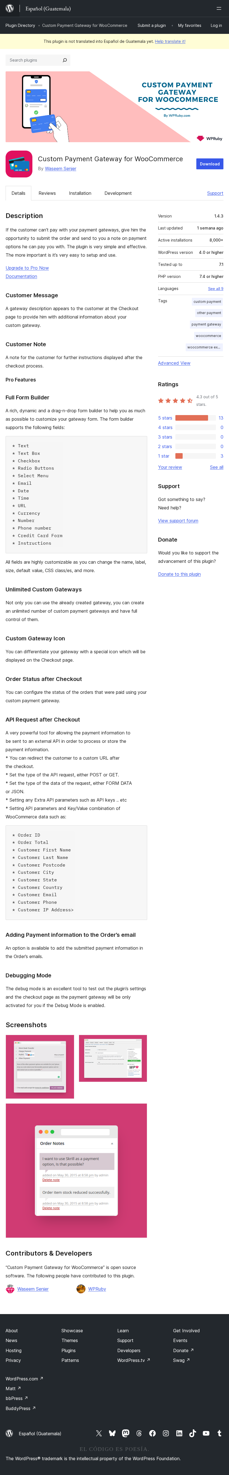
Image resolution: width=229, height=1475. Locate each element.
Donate (183, 1350)
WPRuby (97, 1289)
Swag (181, 1360)
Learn (123, 1330)
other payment (209, 313)
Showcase (72, 1330)
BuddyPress (21, 1408)
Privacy (13, 1360)
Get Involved (186, 1330)
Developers (128, 1350)
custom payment (207, 301)
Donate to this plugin (179, 574)
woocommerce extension (205, 347)
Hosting (14, 1350)
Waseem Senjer (60, 168)
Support (215, 193)
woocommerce (208, 336)
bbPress (17, 1398)
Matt (13, 1388)
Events (180, 1340)
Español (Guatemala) (40, 1433)
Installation (80, 193)
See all (216, 467)
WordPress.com (25, 1379)
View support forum (178, 520)
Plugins (68, 1350)
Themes (69, 1340)
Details (18, 193)
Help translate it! (170, 41)
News (11, 1340)
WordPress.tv (134, 1360)
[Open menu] (220, 8)
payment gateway (206, 324)
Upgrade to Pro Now (27, 268)
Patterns (70, 1360)
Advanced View (174, 363)
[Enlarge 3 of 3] (139, 1111)
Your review (170, 467)
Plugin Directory (20, 25)
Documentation (21, 276)
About (12, 1330)
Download (210, 163)
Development (118, 193)
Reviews (47, 193)
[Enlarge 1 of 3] (67, 1042)
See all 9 (215, 288)
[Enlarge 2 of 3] (139, 1042)
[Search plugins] (64, 60)
